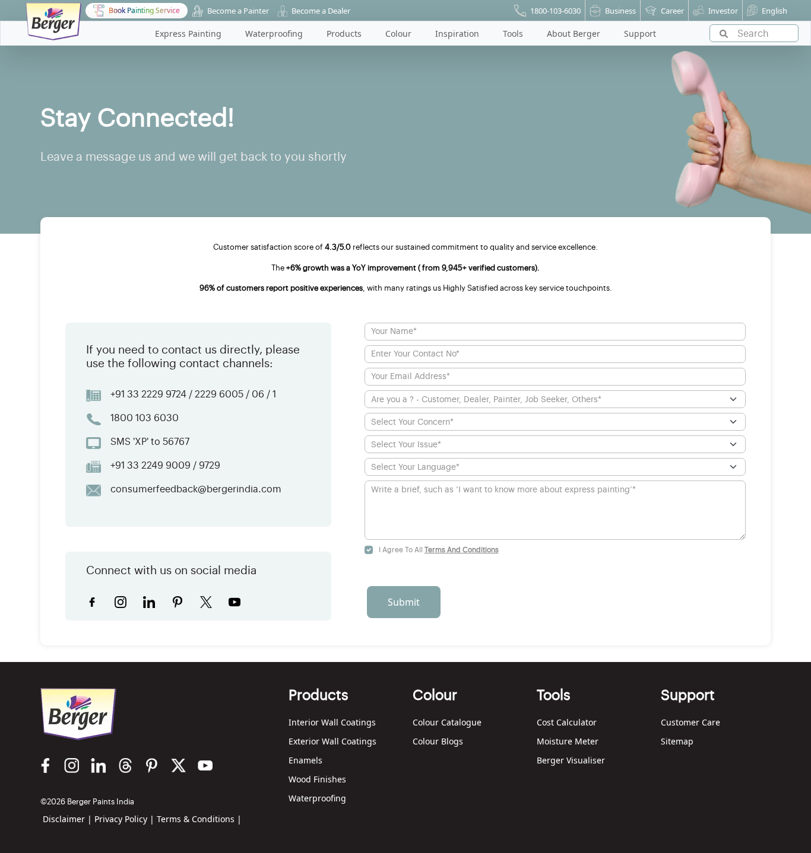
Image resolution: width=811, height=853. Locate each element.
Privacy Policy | (124, 819)
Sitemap (677, 741)
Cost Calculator (567, 722)
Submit (404, 602)
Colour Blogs (438, 741)
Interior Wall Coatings (332, 722)
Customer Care (690, 722)
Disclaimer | (67, 819)
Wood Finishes (317, 779)
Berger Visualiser (571, 760)
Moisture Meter (567, 741)
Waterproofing (317, 798)
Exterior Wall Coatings (332, 741)
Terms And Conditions (461, 549)
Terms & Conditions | (199, 819)
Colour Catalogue (447, 722)
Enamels (305, 760)
